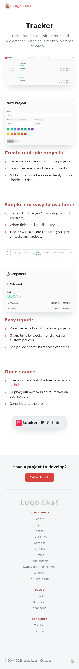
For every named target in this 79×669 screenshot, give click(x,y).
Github (15, 385)
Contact (45, 660)
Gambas (39, 543)
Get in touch (39, 477)
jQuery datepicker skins (39, 567)
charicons (39, 608)
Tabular (39, 531)
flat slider (39, 602)
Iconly (39, 519)
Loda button (39, 561)
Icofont (39, 525)
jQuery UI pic (39, 578)
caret (39, 596)
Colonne (39, 573)
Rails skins (39, 537)
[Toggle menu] (71, 6)
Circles (39, 555)
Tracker (39, 625)
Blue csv (39, 549)
